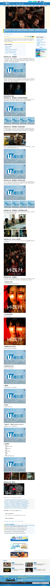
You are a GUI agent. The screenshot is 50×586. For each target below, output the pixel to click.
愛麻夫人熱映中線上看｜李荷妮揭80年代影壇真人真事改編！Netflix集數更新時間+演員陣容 (16, 505)
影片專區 (30, 5)
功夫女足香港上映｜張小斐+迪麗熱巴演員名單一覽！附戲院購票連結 (18, 570)
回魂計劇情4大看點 (7, 47)
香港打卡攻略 (42, 5)
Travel (10, 1)
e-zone (21, 1)
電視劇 (13, 521)
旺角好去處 (41, 576)
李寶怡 (6, 36)
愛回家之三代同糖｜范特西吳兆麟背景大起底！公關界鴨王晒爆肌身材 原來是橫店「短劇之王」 (18, 565)
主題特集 (46, 5)
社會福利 (25, 577)
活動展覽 (19, 576)
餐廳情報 (19, 577)
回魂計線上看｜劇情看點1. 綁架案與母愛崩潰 (11, 49)
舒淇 (7, 521)
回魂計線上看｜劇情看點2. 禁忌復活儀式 (41, 45)
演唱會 (5, 5)
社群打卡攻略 (35, 1)
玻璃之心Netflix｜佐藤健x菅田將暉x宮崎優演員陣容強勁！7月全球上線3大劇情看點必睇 (16, 502)
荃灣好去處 (37, 576)
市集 (21, 576)
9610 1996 (20, 510)
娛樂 (5, 521)
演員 (10, 521)
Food (12, 1)
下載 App (42, 1)
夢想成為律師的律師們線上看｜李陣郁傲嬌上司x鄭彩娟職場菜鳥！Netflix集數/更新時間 (16, 506)
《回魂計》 (6, 515)
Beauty (15, 1)
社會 (44, 576)
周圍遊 (34, 5)
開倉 (23, 576)
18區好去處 (37, 5)
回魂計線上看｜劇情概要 (8, 46)
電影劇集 (13, 562)
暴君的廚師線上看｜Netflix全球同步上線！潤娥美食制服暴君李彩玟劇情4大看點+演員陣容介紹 (17, 503)
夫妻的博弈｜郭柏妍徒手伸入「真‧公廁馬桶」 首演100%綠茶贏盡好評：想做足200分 (40, 570)
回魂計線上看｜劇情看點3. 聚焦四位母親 (10, 52)
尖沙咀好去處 (26, 576)
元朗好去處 (34, 576)
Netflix (16, 521)
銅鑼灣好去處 (30, 576)
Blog (18, 1)
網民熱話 (19, 579)
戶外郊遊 (22, 577)
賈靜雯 (22, 521)
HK (7, 1)
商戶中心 (39, 1)
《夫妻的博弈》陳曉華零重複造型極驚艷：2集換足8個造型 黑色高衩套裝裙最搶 (40, 564)
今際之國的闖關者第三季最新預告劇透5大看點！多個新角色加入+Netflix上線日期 (15, 499)
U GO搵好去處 (30, 1)
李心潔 (19, 521)
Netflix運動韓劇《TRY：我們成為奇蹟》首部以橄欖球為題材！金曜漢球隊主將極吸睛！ (16, 504)
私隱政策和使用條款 (20, 582)
